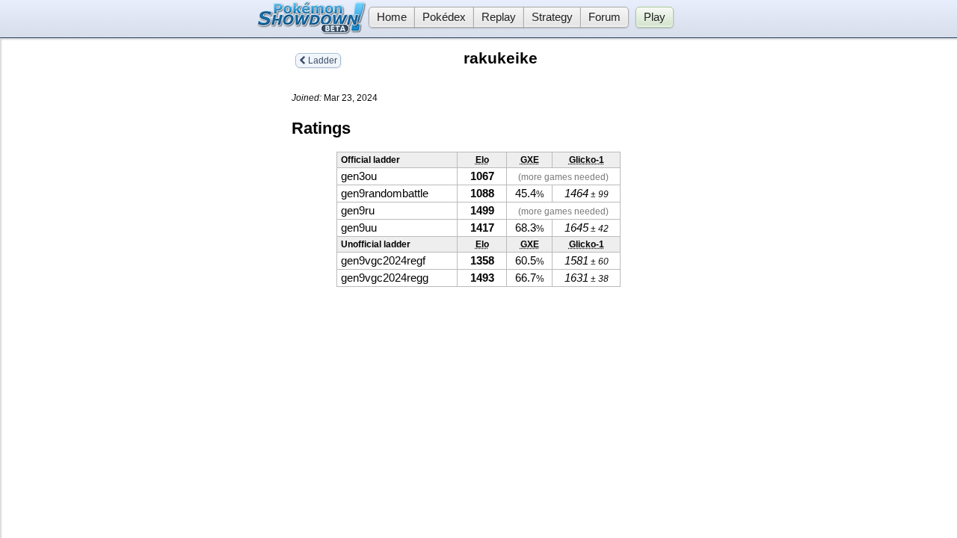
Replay (498, 17)
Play (654, 17)
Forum (604, 17)
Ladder (321, 60)
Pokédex (444, 17)
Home (392, 17)
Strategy (552, 17)
